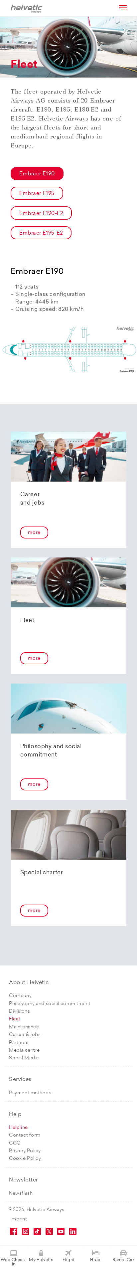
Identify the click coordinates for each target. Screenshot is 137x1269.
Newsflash (21, 1193)
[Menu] (122, 8)
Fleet (15, 1019)
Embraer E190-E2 (41, 213)
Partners (18, 1043)
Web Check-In (14, 1262)
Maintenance (24, 1027)
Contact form (25, 1135)
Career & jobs (25, 1035)
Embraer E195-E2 (41, 233)
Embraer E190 (37, 174)
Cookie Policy (25, 1159)
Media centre (24, 1050)
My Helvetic (41, 1260)
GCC (15, 1143)
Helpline (18, 1128)
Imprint (18, 1219)
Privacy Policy (25, 1151)
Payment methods (30, 1093)
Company (20, 996)
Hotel (95, 1260)
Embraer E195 (37, 193)
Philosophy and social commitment (49, 1004)
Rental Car (123, 1260)
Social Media (24, 1058)
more (34, 532)
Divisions (19, 1011)
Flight (68, 1260)
